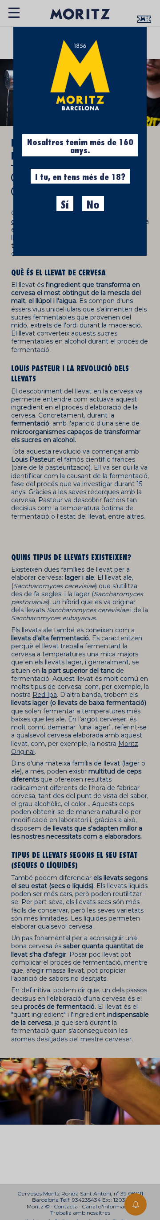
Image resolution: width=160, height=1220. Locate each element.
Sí (65, 205)
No (93, 205)
